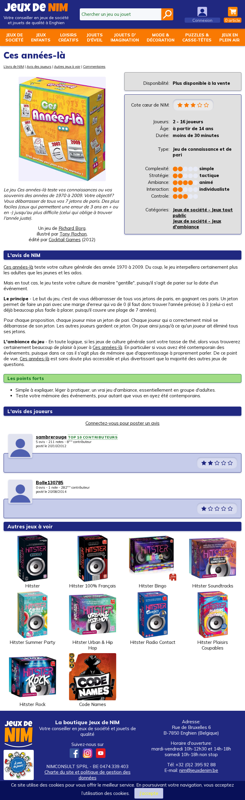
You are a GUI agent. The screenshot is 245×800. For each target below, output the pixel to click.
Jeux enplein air (229, 37)
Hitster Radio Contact (152, 642)
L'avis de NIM (14, 66)
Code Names (92, 704)
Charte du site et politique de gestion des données (88, 775)
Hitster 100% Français (92, 586)
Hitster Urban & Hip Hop (92, 645)
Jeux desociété (14, 37)
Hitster (32, 586)
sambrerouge (51, 437)
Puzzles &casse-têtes (197, 37)
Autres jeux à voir (67, 66)
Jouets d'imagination (125, 37)
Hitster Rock (32, 704)
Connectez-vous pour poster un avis (122, 423)
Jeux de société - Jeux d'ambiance (197, 224)
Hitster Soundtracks (212, 586)
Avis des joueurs (39, 66)
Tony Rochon (73, 234)
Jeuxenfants (40, 37)
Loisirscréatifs (68, 37)
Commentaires (94, 66)
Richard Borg (72, 228)
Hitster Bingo (152, 586)
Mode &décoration (160, 37)
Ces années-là (18, 267)
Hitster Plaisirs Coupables (212, 645)
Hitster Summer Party (32, 642)
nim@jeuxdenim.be (198, 770)
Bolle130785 (49, 482)
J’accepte (148, 793)
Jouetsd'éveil (94, 37)
